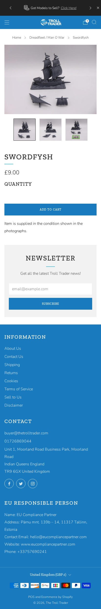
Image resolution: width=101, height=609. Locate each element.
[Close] (98, 8)
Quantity (18, 184)
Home (16, 37)
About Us (12, 348)
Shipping (12, 364)
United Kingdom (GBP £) (48, 574)
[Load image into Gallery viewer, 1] (24, 130)
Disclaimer (13, 405)
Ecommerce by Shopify (57, 597)
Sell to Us (13, 397)
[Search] (94, 22)
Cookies (11, 381)
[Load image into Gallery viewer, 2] (50, 130)
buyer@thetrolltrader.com (26, 433)
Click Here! (68, 8)
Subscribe (50, 303)
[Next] (90, 8)
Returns (11, 373)
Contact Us (13, 356)
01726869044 (17, 441)
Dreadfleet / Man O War (46, 37)
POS (31, 597)
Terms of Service (18, 389)
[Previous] (10, 8)
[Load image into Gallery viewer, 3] (76, 130)
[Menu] (6, 22)
